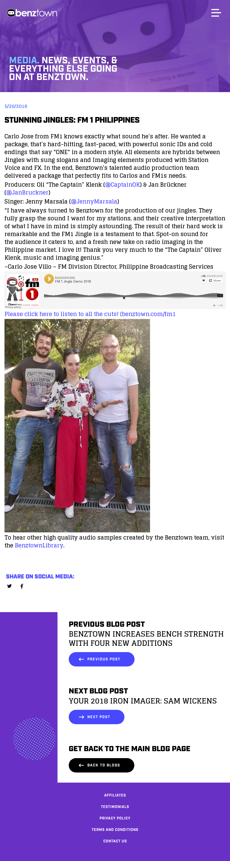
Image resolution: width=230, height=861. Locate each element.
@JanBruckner (27, 192)
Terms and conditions (115, 830)
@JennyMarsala (94, 201)
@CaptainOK (122, 184)
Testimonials (115, 807)
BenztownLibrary (39, 545)
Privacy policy (115, 818)
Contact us (115, 841)
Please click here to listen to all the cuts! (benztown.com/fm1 (90, 314)
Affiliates (115, 795)
